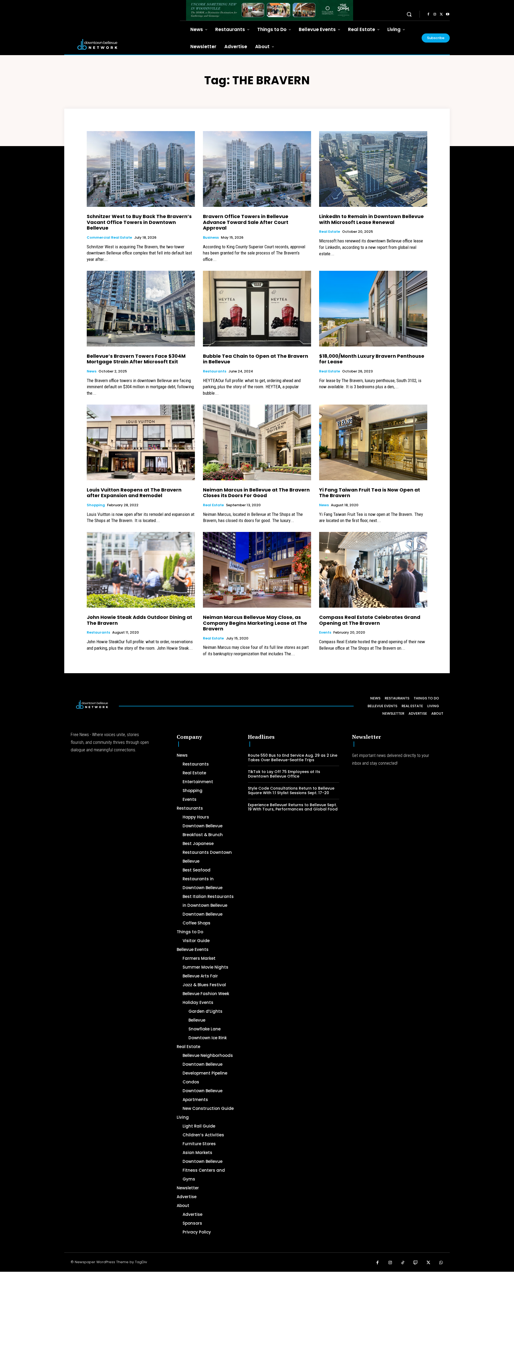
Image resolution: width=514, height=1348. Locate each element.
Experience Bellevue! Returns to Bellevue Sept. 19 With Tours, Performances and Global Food (293, 807)
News (91, 371)
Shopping (96, 505)
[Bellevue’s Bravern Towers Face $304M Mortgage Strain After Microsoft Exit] (141, 308)
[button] (409, 14)
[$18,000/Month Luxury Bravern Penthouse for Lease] (373, 308)
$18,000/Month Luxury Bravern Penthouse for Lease (371, 359)
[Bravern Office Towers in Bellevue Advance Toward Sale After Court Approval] (257, 169)
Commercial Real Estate (109, 237)
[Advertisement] (160, 1309)
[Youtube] (447, 14)
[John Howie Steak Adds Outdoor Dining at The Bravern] (141, 570)
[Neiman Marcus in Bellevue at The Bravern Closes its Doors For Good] (257, 442)
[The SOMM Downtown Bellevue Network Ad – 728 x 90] (269, 10)
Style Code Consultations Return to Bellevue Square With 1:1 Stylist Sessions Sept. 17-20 (291, 790)
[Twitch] (416, 1263)
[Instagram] (435, 14)
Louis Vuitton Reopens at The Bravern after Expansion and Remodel (134, 492)
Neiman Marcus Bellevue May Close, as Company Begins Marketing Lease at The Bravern (255, 623)
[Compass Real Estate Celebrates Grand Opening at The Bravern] (373, 570)
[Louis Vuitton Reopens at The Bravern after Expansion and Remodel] (141, 442)
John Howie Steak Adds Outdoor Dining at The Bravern (139, 620)
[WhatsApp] (441, 1263)
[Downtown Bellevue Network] (122, 44)
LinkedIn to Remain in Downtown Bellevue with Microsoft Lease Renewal (371, 219)
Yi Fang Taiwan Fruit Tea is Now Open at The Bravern (369, 492)
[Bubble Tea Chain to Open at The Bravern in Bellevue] (257, 308)
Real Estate (329, 232)
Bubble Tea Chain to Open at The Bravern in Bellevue (255, 359)
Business (211, 237)
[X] (441, 14)
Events (325, 632)
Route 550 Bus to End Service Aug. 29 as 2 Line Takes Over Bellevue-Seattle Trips (292, 758)
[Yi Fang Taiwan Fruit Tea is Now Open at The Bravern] (373, 442)
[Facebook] (428, 14)
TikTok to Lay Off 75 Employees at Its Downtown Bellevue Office (284, 774)
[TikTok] (403, 1263)
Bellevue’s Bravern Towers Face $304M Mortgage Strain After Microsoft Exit (136, 359)
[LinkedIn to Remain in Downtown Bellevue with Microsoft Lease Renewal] (373, 169)
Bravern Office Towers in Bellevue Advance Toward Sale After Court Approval (245, 222)
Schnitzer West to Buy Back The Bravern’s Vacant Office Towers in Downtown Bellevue (139, 222)
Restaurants (214, 371)
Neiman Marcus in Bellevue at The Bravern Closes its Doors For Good (256, 492)
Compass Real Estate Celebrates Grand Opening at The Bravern (369, 620)
